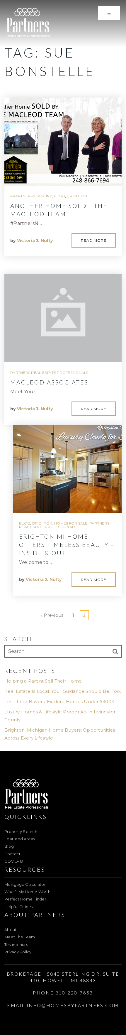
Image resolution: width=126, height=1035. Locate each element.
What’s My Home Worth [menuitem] (27, 891)
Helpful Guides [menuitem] (18, 906)
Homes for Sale (71, 523)
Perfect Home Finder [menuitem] (25, 899)
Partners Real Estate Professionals (49, 372)
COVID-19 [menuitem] (13, 861)
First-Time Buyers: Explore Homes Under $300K (59, 701)
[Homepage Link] (28, 23)
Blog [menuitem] (9, 846)
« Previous (52, 615)
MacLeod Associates (49, 382)
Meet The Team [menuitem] (19, 937)
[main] (63, 375)
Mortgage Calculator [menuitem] (25, 884)
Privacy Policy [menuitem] (18, 952)
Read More (93, 240)
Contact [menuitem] (12, 853)
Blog (59, 196)
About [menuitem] (10, 929)
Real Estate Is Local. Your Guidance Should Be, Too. (62, 691)
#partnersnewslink (31, 196)
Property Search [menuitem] (20, 831)
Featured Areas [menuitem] (19, 838)
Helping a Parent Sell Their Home (43, 681)
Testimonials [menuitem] (16, 944)
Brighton (77, 196)
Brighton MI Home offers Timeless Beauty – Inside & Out (67, 544)
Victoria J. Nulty (35, 240)
